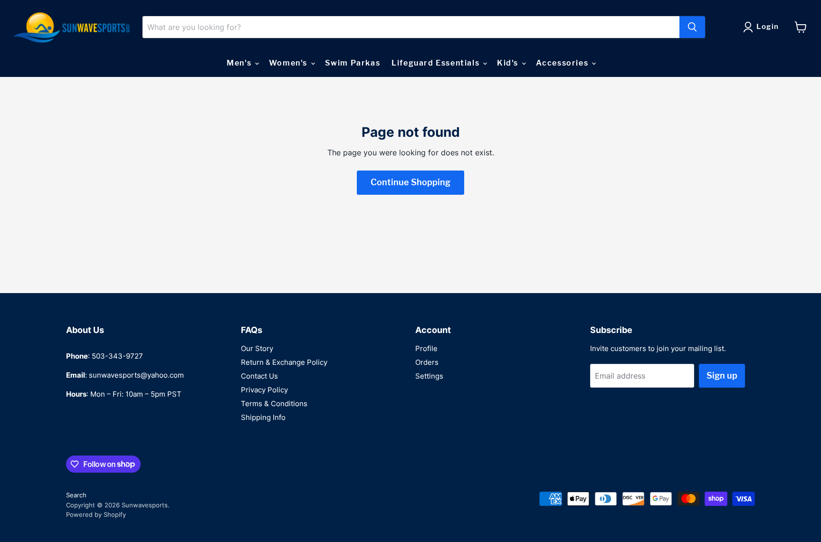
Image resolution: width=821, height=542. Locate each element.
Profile (426, 348)
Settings (429, 375)
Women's (289, 62)
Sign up (721, 375)
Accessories (563, 62)
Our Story (257, 348)
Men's (240, 62)
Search (76, 495)
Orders (427, 362)
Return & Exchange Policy (284, 362)
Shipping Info (263, 417)
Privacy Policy (264, 389)
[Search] (692, 27)
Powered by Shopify (96, 514)
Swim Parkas (353, 62)
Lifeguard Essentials (436, 62)
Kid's (509, 62)
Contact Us (259, 375)
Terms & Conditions (274, 403)
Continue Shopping (410, 182)
